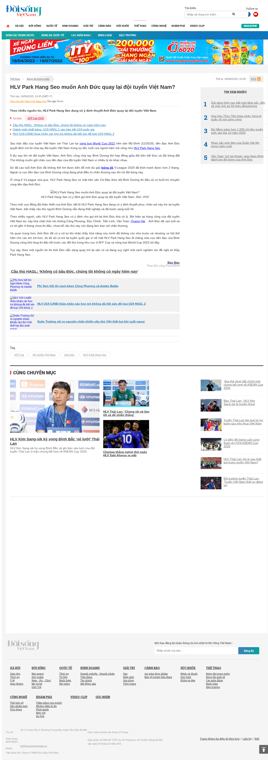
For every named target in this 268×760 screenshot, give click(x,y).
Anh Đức (69, 354)
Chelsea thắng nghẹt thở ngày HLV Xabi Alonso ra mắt (125, 453)
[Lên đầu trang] (263, 749)
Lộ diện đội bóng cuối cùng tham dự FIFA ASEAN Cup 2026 (241, 443)
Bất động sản (88, 683)
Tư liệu (63, 677)
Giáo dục (15, 673)
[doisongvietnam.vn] (23, 645)
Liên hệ (247, 738)
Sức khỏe (122, 25)
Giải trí (88, 25)
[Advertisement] (232, 237)
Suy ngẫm (38, 677)
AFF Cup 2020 (35, 118)
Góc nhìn (103, 697)
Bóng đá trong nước (38, 79)
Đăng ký (249, 650)
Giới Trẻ (36, 687)
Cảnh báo (104, 25)
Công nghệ (158, 25)
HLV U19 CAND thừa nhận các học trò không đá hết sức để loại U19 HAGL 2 (63, 133)
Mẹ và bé (37, 683)
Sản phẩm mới (19, 706)
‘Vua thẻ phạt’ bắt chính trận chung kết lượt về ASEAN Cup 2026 (243, 385)
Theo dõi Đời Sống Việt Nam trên (28, 101)
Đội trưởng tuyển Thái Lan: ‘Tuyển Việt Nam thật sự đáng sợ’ (243, 482)
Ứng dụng (16, 709)
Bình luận (65, 680)
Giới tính (185, 677)
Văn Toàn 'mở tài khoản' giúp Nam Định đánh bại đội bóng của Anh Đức (234, 157)
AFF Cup (19, 354)
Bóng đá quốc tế (215, 677)
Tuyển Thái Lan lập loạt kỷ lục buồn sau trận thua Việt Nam (243, 421)
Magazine (250, 25)
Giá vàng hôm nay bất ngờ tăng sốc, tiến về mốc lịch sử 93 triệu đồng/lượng (234, 104)
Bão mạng (38, 673)
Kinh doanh (70, 25)
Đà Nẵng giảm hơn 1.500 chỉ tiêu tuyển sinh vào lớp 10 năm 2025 (233, 131)
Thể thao (140, 25)
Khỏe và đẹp (187, 680)
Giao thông (16, 683)
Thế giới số (16, 702)
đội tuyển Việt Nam (44, 354)
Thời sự (14, 677)
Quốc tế (51, 25)
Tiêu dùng (86, 677)
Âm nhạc (128, 680)
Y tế (12, 680)
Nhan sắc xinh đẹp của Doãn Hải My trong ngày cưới (231, 144)
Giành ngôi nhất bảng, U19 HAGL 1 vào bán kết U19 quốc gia (53, 129)
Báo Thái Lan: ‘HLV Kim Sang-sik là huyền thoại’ (239, 402)
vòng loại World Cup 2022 (97, 143)
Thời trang (129, 683)
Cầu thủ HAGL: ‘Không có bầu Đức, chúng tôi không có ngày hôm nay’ (59, 125)
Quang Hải (138, 221)
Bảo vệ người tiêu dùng (158, 677)
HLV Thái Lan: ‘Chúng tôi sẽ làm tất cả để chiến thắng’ (126, 413)
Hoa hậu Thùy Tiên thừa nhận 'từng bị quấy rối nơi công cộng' (233, 117)
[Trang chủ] (8, 25)
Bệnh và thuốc (189, 673)
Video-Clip (197, 25)
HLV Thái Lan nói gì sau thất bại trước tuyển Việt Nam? (242, 460)
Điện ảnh (128, 677)
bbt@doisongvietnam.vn (34, 745)
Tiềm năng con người (49, 702)
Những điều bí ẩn (46, 706)
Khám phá (178, 25)
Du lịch (40, 716)
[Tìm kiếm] (233, 14)
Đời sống (35, 25)
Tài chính (86, 680)
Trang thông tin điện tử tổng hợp (220, 738)
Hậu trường (213, 687)
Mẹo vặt (40, 712)
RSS (253, 79)
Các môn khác (214, 680)
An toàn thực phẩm (156, 673)
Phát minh (42, 709)
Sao (125, 673)
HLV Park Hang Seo (147, 148)
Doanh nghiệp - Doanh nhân (97, 673)
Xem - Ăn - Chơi (41, 680)
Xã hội (19, 25)
